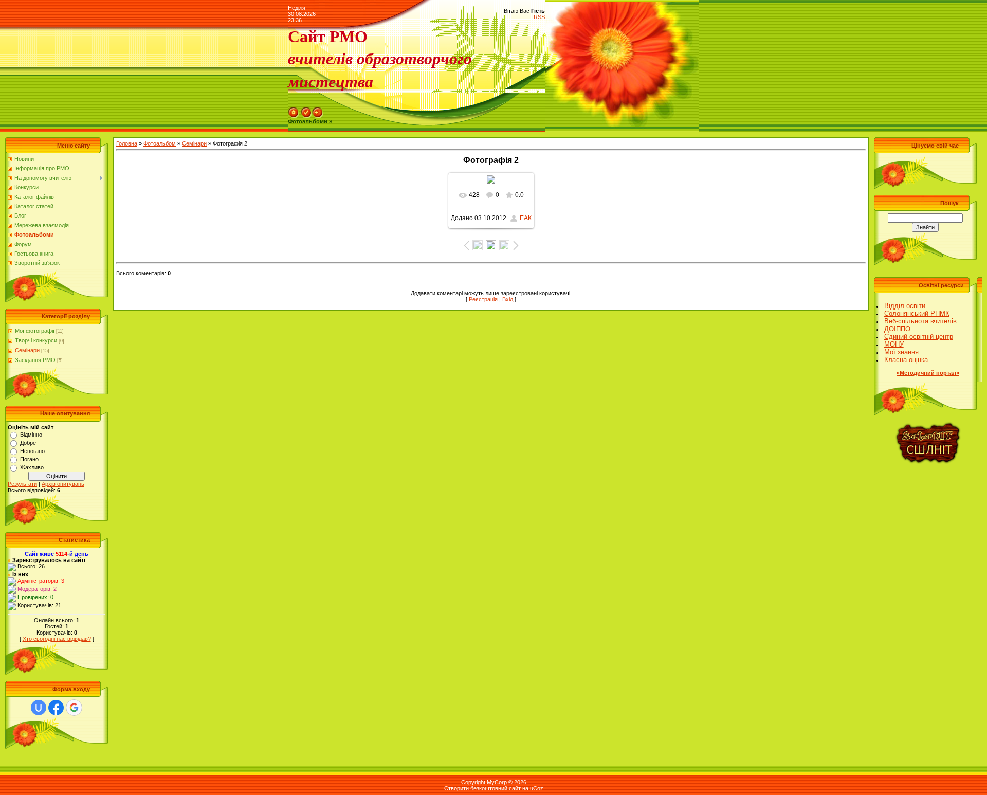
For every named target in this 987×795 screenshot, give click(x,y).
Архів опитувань (63, 484)
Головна (126, 143)
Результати (22, 484)
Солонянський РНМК (916, 313)
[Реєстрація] (306, 110)
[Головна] (293, 110)
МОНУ (894, 344)
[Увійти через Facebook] (56, 707)
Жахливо (32, 467)
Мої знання (901, 352)
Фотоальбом (159, 143)
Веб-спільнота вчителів (920, 321)
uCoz (536, 788)
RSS (539, 17)
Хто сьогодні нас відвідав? (57, 639)
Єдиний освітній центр (918, 336)
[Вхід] (317, 110)
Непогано (32, 451)
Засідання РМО (35, 360)
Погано (29, 459)
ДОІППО (897, 329)
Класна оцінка (906, 360)
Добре (28, 443)
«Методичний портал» (928, 373)
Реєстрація (483, 299)
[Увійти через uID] (38, 707)
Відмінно (31, 434)
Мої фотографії (34, 331)
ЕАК (526, 218)
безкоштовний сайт (495, 788)
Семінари (27, 350)
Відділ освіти (904, 306)
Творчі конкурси (36, 340)
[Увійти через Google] (74, 707)
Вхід (507, 299)
